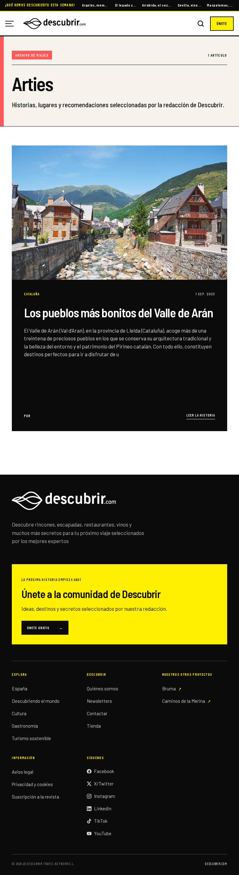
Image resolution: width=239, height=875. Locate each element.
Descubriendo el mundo (35, 701)
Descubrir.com (216, 864)
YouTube (102, 833)
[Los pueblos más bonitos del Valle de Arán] (119, 288)
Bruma (169, 688)
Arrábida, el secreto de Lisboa (157, 5)
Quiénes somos (102, 688)
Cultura (19, 713)
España (19, 688)
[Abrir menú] (11, 23)
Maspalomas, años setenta (220, 5)
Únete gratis (45, 627)
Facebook (104, 771)
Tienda (94, 726)
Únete (222, 23)
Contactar (97, 713)
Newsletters (99, 701)
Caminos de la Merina (183, 701)
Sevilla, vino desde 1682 (190, 5)
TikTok (100, 821)
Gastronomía (25, 726)
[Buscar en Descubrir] (200, 23)
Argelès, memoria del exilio (95, 5)
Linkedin (102, 808)
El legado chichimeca (126, 5)
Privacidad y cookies (32, 784)
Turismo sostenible (31, 738)
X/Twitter (104, 783)
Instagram (104, 796)
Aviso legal (22, 772)
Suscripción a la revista (35, 796)
